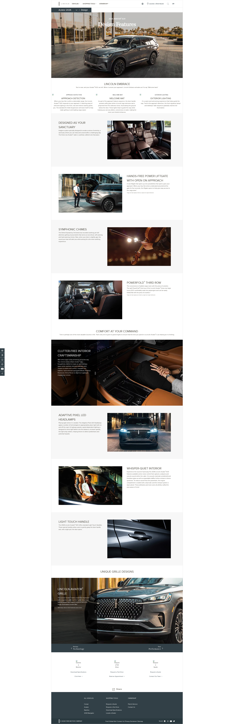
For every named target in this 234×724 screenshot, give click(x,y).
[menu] (74, 10)
